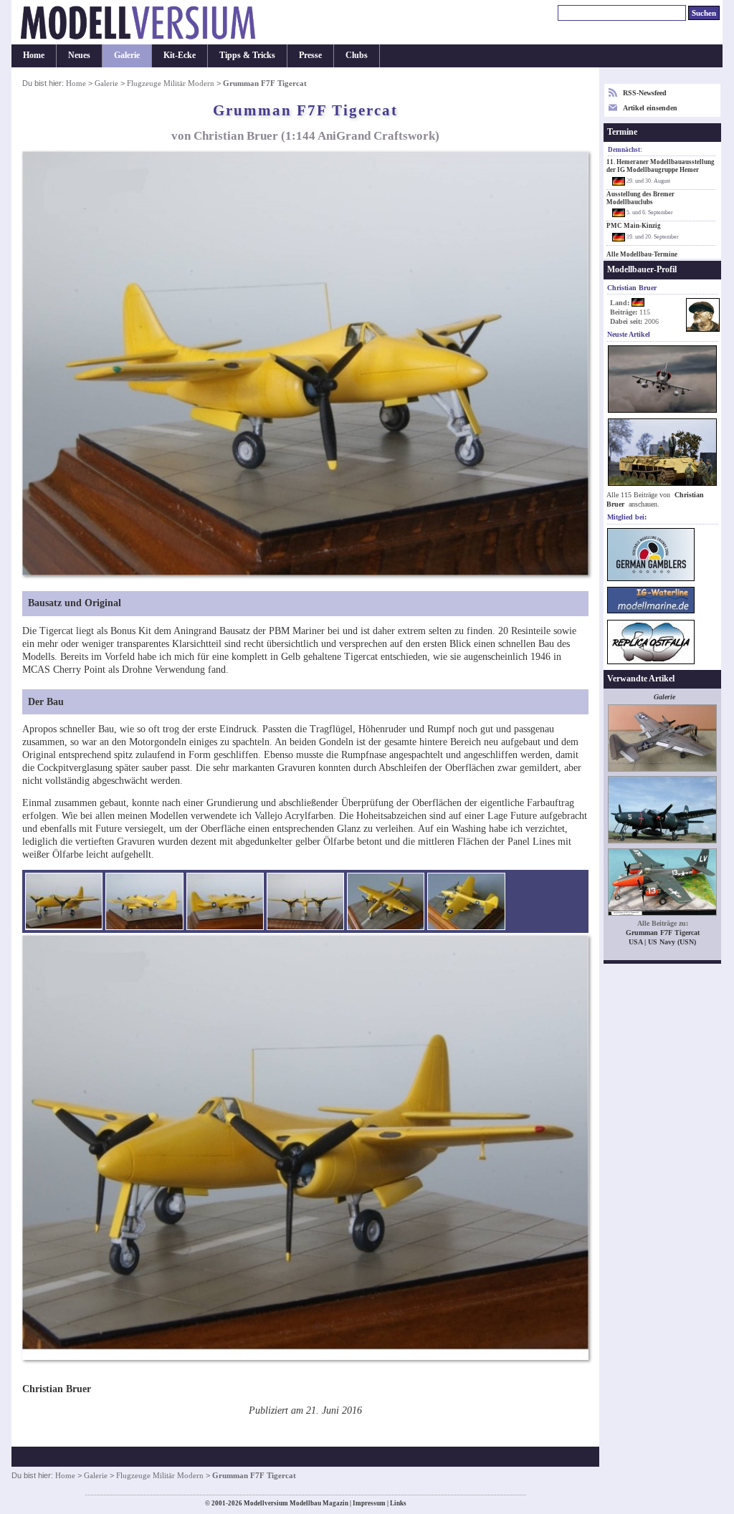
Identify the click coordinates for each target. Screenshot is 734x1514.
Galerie (127, 55)
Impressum (369, 1503)
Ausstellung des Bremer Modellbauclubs (640, 198)
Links (398, 1503)
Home (33, 55)
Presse (310, 55)
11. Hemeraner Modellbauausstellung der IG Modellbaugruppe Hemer (660, 165)
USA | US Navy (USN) (662, 942)
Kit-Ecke (179, 55)
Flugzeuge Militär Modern (170, 83)
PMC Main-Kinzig (633, 225)
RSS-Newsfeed (645, 93)
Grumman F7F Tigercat (663, 932)
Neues (79, 55)
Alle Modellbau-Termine (641, 254)
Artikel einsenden (650, 108)
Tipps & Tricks (247, 55)
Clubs (356, 55)
